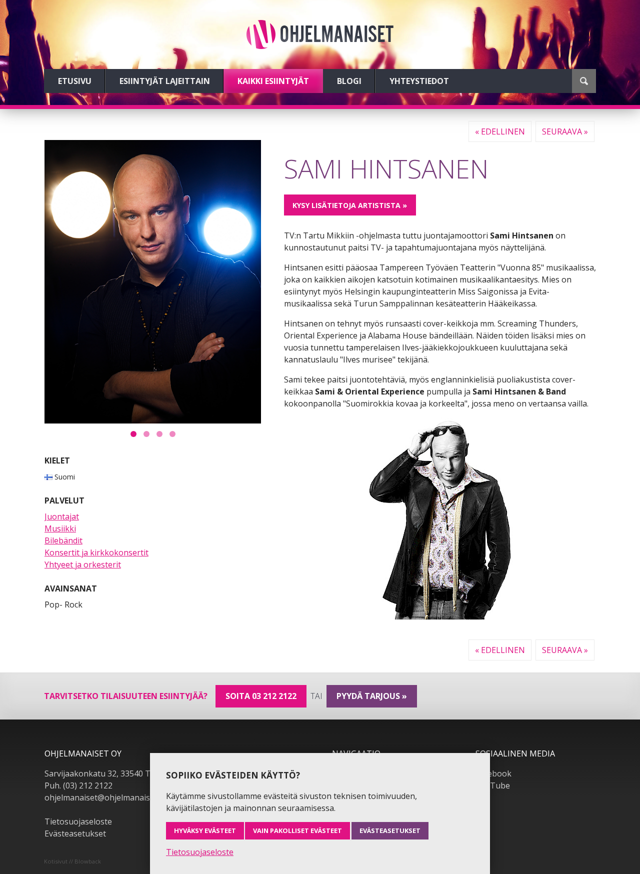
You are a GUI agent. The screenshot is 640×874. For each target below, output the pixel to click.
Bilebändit (63, 540)
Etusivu (75, 81)
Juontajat (61, 516)
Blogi (349, 81)
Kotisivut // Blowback (72, 861)
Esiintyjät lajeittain (165, 81)
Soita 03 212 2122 (261, 696)
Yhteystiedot (419, 81)
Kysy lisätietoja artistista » (349, 205)
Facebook (494, 773)
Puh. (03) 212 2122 (78, 785)
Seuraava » (565, 131)
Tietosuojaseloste (78, 821)
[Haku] (584, 81)
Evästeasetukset (75, 833)
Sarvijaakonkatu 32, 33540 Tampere (112, 773)
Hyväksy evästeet (205, 830)
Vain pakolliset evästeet (297, 830)
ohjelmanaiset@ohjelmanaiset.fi (104, 797)
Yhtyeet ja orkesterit (82, 564)
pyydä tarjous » (371, 696)
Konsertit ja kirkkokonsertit (96, 552)
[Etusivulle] (320, 34)
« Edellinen (500, 131)
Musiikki (60, 528)
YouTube (493, 785)
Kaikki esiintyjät (273, 81)
